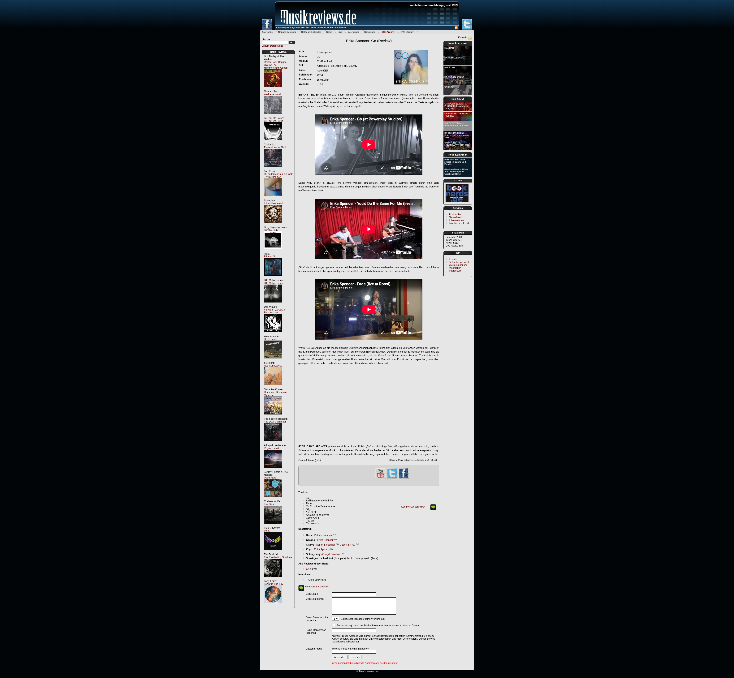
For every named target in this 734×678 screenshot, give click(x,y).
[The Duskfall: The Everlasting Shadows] (273, 578)
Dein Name (312, 593)
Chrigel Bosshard (331, 554)
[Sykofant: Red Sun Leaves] (273, 387)
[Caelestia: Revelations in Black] (273, 168)
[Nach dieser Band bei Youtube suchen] (380, 478)
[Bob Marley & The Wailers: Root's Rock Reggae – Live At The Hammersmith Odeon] (273, 89)
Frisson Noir (270, 256)
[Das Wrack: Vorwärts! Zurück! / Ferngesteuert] (273, 334)
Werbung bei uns (458, 265)
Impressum (455, 270)
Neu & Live (457, 98)
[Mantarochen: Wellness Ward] (273, 115)
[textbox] (275, 43)
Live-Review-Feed (459, 223)
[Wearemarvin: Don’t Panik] (273, 360)
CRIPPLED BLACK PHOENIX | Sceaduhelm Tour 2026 (456, 106)
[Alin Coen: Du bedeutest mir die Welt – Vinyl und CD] (273, 198)
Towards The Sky (273, 583)
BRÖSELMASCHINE (454, 77)
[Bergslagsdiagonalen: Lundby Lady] (273, 251)
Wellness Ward (272, 94)
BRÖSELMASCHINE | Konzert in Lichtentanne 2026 (456, 135)
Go (307, 569)
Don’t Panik (270, 339)
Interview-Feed (457, 220)
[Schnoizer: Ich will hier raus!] (273, 224)
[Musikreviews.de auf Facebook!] (403, 478)
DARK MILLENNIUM (454, 58)
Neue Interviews (457, 43)
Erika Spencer (325, 540)
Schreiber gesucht (459, 262)
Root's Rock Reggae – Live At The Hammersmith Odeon (276, 65)
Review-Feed (456, 214)
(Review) (369, 41)
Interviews (353, 32)
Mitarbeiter (455, 267)
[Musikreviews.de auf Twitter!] (392, 478)
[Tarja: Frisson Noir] (273, 278)
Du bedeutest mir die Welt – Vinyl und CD (278, 175)
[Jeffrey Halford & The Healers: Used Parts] (273, 499)
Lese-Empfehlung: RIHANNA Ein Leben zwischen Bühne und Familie (311, 27)
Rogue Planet (271, 448)
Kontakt (462, 37)
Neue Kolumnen (457, 154)
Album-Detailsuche (272, 46)
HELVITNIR (449, 67)
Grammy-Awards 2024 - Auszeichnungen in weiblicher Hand (456, 171)
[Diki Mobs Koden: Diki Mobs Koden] (273, 304)
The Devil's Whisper (275, 421)
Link (320, 84)
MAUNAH (449, 48)
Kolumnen (369, 32)
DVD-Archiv (407, 32)
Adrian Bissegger (325, 544)
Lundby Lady (271, 230)
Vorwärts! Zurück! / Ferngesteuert (274, 311)
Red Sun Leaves (273, 365)
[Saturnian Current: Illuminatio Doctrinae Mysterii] (273, 416)
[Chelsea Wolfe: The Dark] (273, 525)
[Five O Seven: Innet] (273, 552)
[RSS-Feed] (456, 28)
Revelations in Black (275, 147)
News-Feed (455, 217)
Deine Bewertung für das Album (317, 619)
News (329, 32)
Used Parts (270, 477)
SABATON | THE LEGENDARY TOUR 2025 (456, 144)
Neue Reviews (278, 51)
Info (318, 460)
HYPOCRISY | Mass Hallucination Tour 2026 (456, 124)
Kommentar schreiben (413, 506)
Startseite (267, 32)
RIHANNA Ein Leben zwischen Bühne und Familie (455, 161)
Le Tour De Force (273, 120)
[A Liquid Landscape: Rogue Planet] (273, 469)
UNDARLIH (450, 87)
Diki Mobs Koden (273, 283)
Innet (267, 530)
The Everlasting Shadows (278, 557)
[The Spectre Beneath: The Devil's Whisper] (273, 443)
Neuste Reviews (287, 32)
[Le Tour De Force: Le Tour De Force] (273, 142)
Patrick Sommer (323, 535)
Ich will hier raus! (273, 203)
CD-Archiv (388, 32)
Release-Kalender (311, 32)
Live (340, 32)
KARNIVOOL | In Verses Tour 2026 (456, 114)
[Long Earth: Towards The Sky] (273, 605)
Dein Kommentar (315, 598)
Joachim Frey (347, 544)
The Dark (269, 504)
